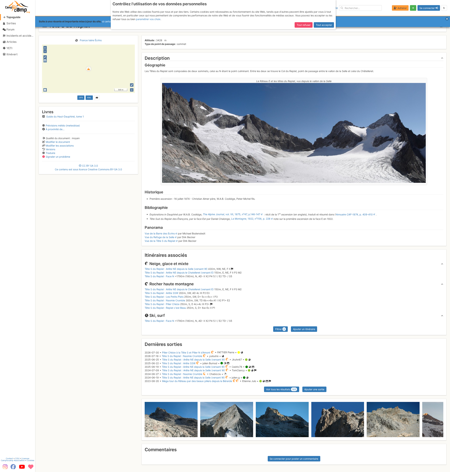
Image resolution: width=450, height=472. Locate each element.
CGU (17, 458)
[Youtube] (22, 468)
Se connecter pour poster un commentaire (294, 458)
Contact (9, 458)
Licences (25, 458)
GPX (81, 97)
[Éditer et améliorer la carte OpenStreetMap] (131, 85)
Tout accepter (324, 24)
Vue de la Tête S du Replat (160, 240)
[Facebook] (13, 468)
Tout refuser (304, 24)
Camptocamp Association (13, 460)
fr (444, 8)
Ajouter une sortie (314, 389)
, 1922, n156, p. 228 (250, 218)
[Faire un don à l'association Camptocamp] (30, 468)
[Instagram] (4, 468)
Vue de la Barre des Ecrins (160, 233)
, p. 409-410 (354, 214)
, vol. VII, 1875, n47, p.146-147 (231, 214)
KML (89, 97)
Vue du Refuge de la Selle (159, 237)
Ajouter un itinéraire (304, 329)
